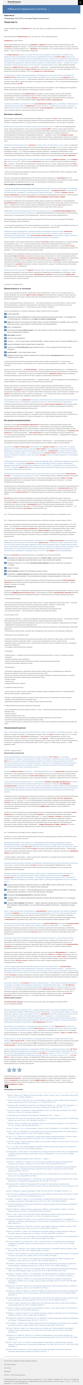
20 (13, 456)
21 (31, 469)
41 (75, 937)
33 (10, 881)
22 (71, 550)
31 (12, 865)
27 (40, 766)
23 (72, 732)
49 (9, 1057)
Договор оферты (10, 1364)
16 (58, 237)
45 (37, 1030)
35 (59, 925)
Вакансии (7, 1371)
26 (39, 766)
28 (52, 771)
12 (52, 192)
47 (24, 1040)
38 (13, 933)
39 (73, 938)
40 (74, 937)
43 (52, 1022)
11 (20, 161)
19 (12, 457)
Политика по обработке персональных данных (20, 1361)
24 (59, 740)
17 (74, 270)
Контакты (7, 1368)
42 (12, 989)
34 (58, 925)
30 (8, 848)
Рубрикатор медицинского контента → (29, 8)
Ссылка (56, 1115)
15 (34, 213)
